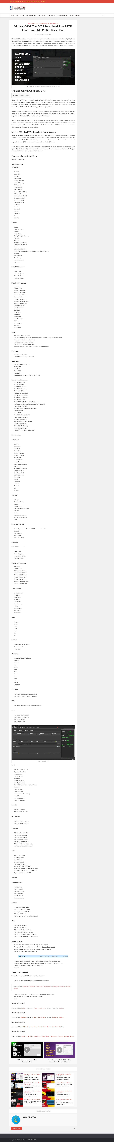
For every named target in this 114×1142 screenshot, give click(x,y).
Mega (35, 1008)
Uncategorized (59, 1092)
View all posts (16, 1128)
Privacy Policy (36, 1)
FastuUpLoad (45, 1036)
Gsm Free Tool (41, 15)
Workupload (54, 1036)
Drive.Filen (37, 1036)
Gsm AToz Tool (47, 34)
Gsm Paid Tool (20, 15)
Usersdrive (30, 1027)
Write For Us (43, 1)
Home (12, 15)
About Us (11, 1)
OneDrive (55, 1017)
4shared (49, 1027)
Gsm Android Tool (31, 15)
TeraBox (61, 1008)
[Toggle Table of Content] (26, 95)
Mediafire (23, 1008)
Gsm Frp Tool (51, 15)
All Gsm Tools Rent (75, 15)
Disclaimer (22, 1)
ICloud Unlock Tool (63, 15)
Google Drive (42, 1008)
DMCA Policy (29, 1)
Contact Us (17, 1)
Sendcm (61, 1036)
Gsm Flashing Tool (44, 23)
